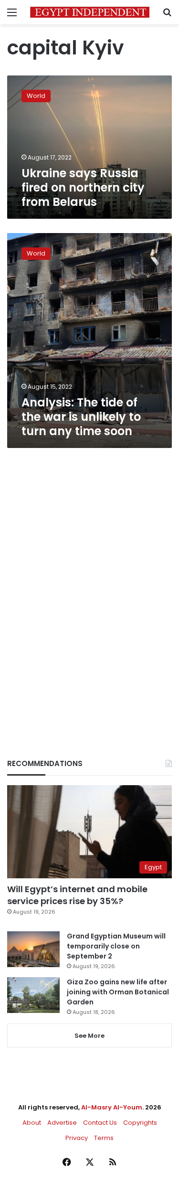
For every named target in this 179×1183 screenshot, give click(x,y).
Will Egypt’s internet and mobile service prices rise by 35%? (77, 895)
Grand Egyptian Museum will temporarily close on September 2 (116, 946)
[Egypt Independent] (89, 12)
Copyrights (140, 1122)
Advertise (62, 1122)
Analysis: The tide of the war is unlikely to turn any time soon (81, 416)
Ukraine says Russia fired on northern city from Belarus (83, 187)
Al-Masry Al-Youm (111, 1107)
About (31, 1122)
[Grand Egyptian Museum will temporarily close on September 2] (33, 949)
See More (89, 1035)
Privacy (76, 1137)
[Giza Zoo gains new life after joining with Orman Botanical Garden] (33, 995)
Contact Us (100, 1122)
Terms (104, 1137)
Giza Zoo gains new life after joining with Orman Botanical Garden (118, 992)
